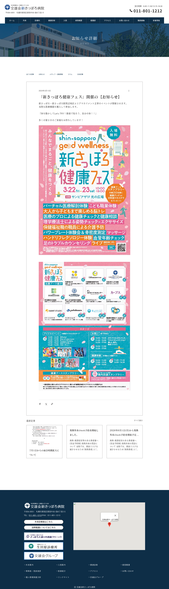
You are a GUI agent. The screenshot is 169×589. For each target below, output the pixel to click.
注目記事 (80, 74)
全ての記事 (30, 74)
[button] (24, 20)
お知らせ (42, 74)
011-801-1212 (35, 515)
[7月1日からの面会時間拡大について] (44, 435)
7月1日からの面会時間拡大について (44, 452)
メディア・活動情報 (56, 74)
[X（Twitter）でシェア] (46, 404)
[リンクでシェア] (52, 404)
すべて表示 (138, 420)
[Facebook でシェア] (40, 404)
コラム (70, 74)
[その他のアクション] (128, 90)
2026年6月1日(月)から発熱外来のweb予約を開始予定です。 (124, 433)
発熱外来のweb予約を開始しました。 (84, 432)
